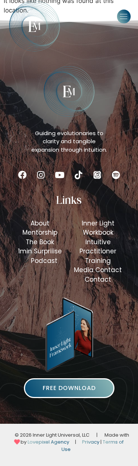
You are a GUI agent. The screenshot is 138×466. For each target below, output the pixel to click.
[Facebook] (22, 175)
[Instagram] (40, 175)
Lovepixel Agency (48, 441)
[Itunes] (97, 175)
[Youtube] (59, 175)
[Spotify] (115, 175)
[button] (124, 17)
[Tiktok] (78, 175)
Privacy (90, 441)
